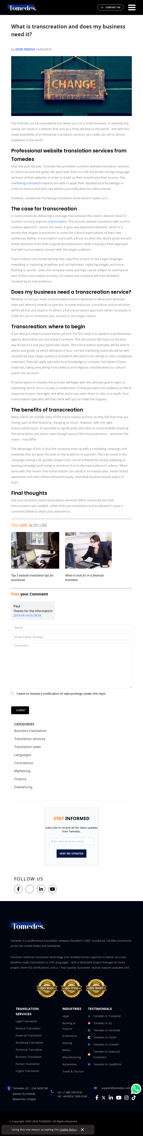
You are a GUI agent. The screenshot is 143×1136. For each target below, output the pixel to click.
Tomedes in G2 (102, 1023)
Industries (71, 1008)
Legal (65, 1016)
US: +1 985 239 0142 (69, 1092)
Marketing (22, 771)
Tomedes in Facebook (106, 1030)
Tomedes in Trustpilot (107, 1016)
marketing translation (26, 183)
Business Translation (29, 1057)
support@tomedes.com (115, 1088)
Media (66, 1050)
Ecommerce (69, 1036)
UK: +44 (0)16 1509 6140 (72, 1096)
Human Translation (28, 1064)
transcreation (57, 221)
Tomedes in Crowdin (106, 1044)
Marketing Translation (29, 1042)
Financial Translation (29, 1035)
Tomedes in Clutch (105, 1037)
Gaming (67, 1043)
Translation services (29, 738)
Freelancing (23, 787)
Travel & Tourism (73, 1071)
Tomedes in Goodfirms (107, 1064)
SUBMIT (21, 710)
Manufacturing (71, 1057)
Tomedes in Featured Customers (106, 1054)
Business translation (30, 730)
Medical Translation (28, 1028)
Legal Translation (26, 1021)
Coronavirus (23, 763)
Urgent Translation (27, 1071)
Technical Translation (29, 1049)
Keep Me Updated (71, 853)
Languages (22, 755)
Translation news (27, 746)
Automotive (69, 1064)
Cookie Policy (68, 1129)
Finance (20, 779)
